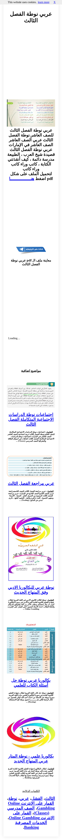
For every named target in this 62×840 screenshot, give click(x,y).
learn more (43, 2)
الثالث (50, 798)
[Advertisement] (31, 65)
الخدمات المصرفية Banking (31, 824)
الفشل (37, 798)
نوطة (12, 798)
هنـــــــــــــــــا (21, 178)
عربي (24, 798)
